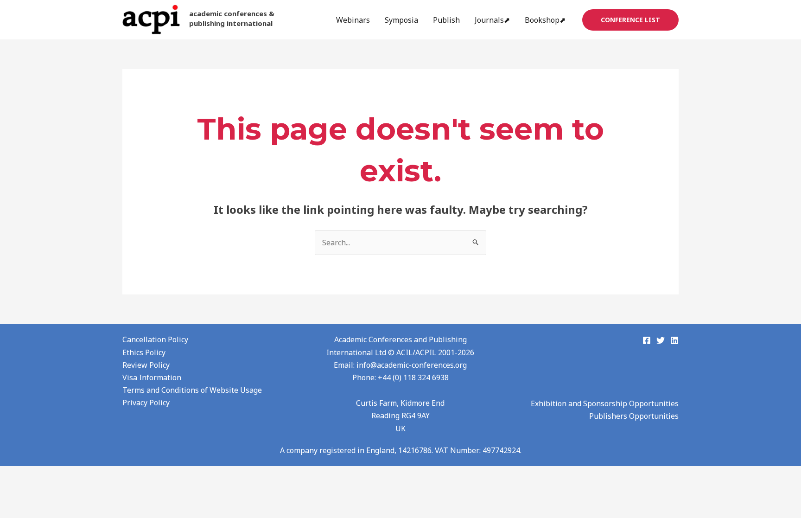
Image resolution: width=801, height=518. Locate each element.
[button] (630, 20)
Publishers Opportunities (634, 416)
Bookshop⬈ (545, 20)
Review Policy (146, 365)
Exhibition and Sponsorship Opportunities (605, 403)
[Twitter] (660, 340)
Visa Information (151, 377)
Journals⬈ (492, 20)
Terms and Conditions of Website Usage (192, 390)
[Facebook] (646, 340)
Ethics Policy (143, 352)
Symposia (401, 20)
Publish (446, 20)
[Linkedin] (674, 340)
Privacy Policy (146, 402)
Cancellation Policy (155, 339)
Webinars (353, 20)
